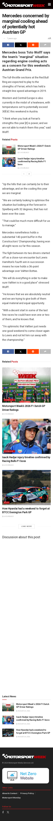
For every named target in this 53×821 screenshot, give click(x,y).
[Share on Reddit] (33, 44)
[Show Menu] (49, 4)
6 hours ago (24, 168)
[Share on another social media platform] (45, 44)
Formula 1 (9, 400)
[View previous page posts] (24, 174)
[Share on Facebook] (8, 44)
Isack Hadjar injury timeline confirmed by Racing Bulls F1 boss (32, 161)
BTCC (6, 503)
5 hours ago (24, 152)
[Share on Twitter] (21, 44)
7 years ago (12, 38)
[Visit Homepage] (23, 4)
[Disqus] (26, 578)
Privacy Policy (27, 793)
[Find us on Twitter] (8, 812)
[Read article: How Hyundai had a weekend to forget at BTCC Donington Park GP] (26, 487)
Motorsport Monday (11, 798)
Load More (26, 526)
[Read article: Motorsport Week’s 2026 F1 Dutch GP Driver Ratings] (8, 149)
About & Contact (9, 793)
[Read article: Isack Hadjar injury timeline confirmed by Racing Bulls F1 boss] (8, 162)
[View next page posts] (29, 174)
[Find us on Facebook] (3, 812)
